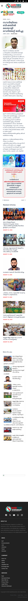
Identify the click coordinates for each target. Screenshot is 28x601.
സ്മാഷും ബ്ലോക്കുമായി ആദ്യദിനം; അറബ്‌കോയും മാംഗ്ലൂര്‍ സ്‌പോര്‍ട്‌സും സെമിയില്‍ (13, 249)
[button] (2, 5)
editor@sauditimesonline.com (14, 182)
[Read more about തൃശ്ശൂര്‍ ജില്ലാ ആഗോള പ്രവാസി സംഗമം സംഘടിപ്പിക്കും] (14, 329)
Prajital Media (23, 591)
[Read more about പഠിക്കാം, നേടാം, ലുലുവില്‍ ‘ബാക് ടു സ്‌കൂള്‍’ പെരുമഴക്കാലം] (14, 285)
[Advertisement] (14, 458)
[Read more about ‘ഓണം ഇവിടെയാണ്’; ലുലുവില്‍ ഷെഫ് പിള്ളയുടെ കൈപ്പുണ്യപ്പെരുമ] (14, 307)
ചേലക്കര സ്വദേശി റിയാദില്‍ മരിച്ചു (13, 272)
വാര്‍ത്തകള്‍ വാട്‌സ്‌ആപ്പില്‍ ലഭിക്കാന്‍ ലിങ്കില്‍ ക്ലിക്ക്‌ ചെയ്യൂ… (14, 172)
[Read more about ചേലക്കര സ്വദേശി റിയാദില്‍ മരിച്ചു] (14, 264)
